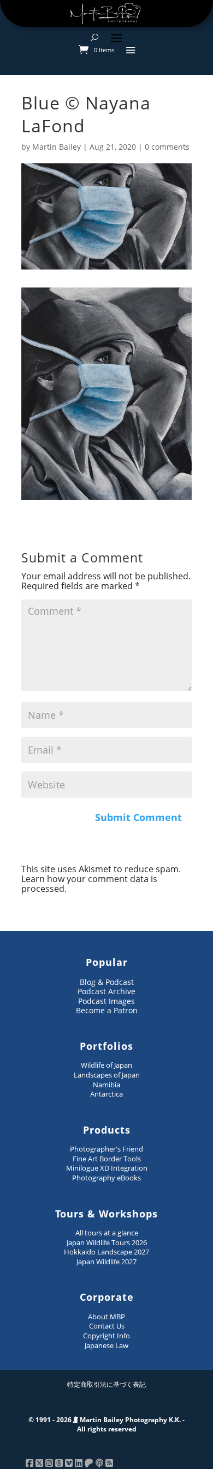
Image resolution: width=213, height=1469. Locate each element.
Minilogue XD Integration (106, 1168)
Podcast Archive (106, 991)
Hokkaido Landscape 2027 (106, 1252)
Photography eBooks (106, 1178)
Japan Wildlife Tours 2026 (107, 1242)
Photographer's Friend (106, 1149)
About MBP (106, 1316)
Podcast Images (106, 1001)
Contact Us (107, 1326)
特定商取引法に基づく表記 (106, 1384)
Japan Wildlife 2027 (106, 1261)
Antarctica (106, 1094)
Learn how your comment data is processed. (89, 884)
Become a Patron (107, 1010)
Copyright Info (106, 1336)
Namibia (106, 1084)
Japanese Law (106, 1345)
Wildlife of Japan (106, 1065)
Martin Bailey (56, 147)
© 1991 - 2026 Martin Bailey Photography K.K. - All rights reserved (106, 1424)
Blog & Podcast (107, 982)
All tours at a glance (106, 1233)
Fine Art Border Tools (107, 1159)
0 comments (167, 147)
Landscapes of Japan (107, 1075)
